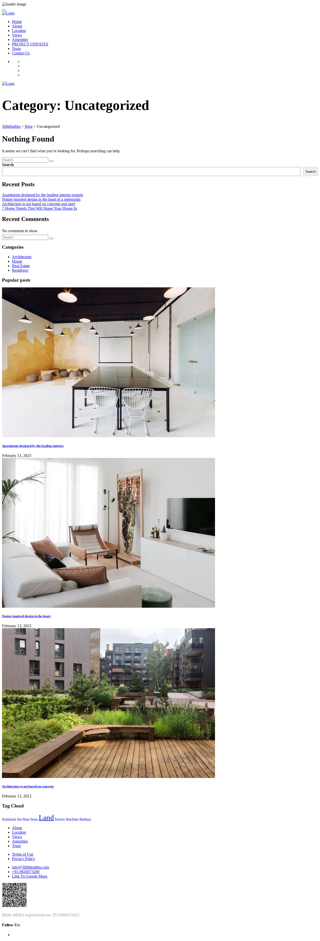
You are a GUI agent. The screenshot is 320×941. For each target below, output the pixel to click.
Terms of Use (22, 854)
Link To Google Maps (29, 876)
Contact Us (21, 53)
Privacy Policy (23, 859)
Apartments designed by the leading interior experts (42, 195)
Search (8, 165)
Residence (20, 270)
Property (60, 819)
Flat (19, 819)
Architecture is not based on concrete (28, 786)
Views (17, 35)
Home (17, 21)
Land (46, 817)
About (17, 26)
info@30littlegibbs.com (30, 867)
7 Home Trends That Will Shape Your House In (39, 208)
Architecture (22, 257)
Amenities (20, 39)
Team (16, 48)
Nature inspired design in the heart (26, 616)
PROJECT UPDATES (30, 44)
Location (19, 30)
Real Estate (21, 266)
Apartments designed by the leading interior (33, 446)
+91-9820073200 (26, 872)
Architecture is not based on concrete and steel (38, 204)
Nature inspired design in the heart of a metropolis (41, 199)
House (17, 261)
